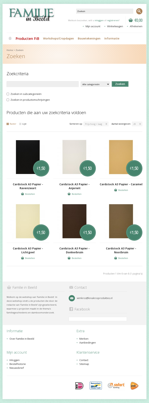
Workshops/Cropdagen (58, 38)
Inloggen (15, 360)
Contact (83, 360)
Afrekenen (136, 26)
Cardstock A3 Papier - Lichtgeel (28, 250)
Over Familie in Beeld (22, 338)
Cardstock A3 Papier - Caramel (121, 184)
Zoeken (19, 50)
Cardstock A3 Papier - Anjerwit (74, 186)
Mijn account (93, 26)
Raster (13, 123)
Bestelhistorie (18, 364)
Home (10, 38)
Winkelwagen (115, 26)
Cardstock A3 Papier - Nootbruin (121, 250)
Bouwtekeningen (89, 38)
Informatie (111, 38)
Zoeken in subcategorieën (26, 94)
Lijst (24, 123)
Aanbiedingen (87, 342)
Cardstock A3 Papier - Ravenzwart (28, 186)
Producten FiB (27, 38)
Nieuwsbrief (17, 368)
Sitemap (84, 364)
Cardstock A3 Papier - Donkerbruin (74, 250)
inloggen (99, 20)
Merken (83, 338)
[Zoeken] (139, 11)
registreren (113, 20)
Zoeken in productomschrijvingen (30, 99)
